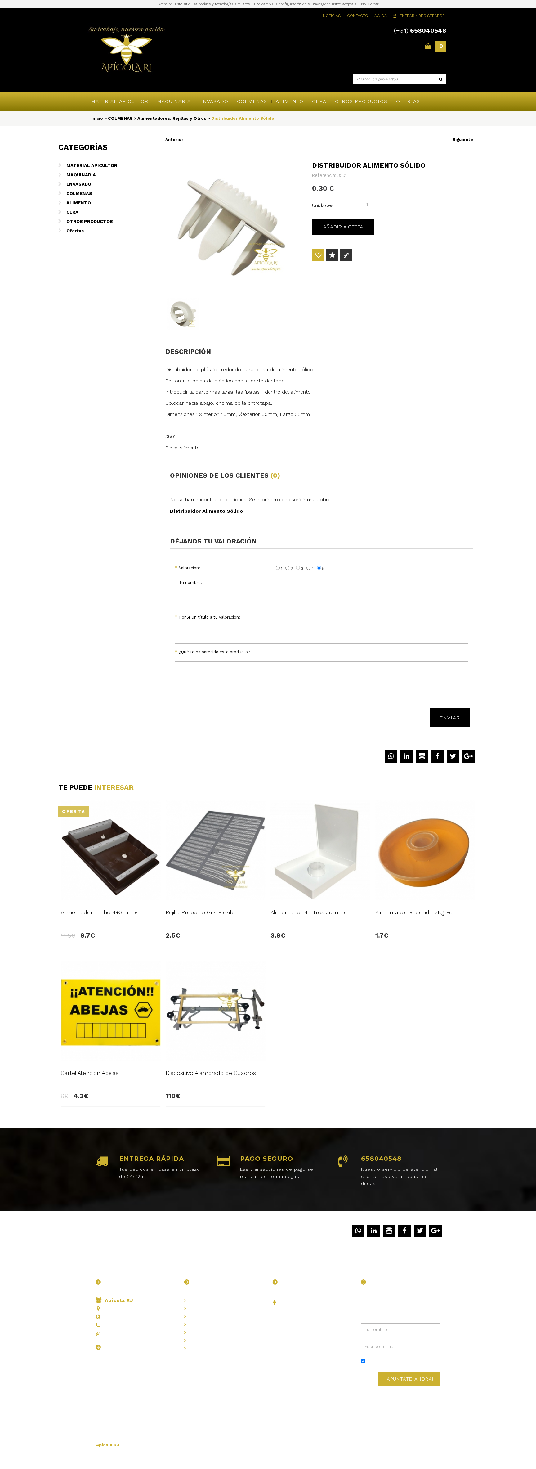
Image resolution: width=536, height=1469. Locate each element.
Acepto (401, 1361)
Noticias (332, 15)
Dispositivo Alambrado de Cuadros (211, 1073)
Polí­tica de (211, 1324)
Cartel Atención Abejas (89, 1073)
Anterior (174, 139)
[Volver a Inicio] (126, 50)
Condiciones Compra (211, 1340)
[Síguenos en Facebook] (276, 1303)
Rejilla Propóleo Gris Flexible (202, 912)
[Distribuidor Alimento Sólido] (233, 223)
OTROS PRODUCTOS (361, 101)
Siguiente (463, 139)
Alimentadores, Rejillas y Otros (171, 118)
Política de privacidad (408, 1361)
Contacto (357, 15)
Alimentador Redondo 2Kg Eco (415, 912)
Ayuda (380, 15)
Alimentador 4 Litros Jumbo (307, 912)
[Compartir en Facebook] (437, 757)
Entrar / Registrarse (422, 15)
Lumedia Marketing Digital (418, 1444)
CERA (319, 101)
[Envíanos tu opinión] (346, 256)
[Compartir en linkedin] (406, 757)
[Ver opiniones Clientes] (332, 256)
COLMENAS (252, 101)
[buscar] (440, 79)
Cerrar (373, 4)
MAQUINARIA (174, 101)
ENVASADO (213, 101)
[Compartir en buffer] (422, 757)
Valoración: (189, 568)
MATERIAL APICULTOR (119, 101)
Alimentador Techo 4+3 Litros (100, 912)
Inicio (97, 118)
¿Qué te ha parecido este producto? (214, 652)
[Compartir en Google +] (468, 757)
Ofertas (408, 101)
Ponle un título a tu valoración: (209, 617)
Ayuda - (202, 1348)
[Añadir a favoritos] (318, 256)
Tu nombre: (190, 582)
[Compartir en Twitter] (453, 757)
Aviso (200, 1316)
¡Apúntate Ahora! (409, 1379)
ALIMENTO (289, 101)
